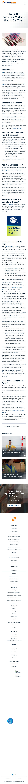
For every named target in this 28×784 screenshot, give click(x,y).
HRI (15, 352)
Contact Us (14, 666)
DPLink (14, 618)
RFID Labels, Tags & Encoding (14, 597)
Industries (14, 552)
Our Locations (14, 651)
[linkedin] (12, 774)
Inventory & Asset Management (14, 533)
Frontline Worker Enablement (14, 547)
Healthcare (14, 562)
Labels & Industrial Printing (14, 536)
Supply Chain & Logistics (14, 557)
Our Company (14, 647)
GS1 (3, 72)
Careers (14, 657)
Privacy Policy (8, 778)
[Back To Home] (9, 3)
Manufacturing (14, 560)
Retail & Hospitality (14, 555)
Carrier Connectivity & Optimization (14, 549)
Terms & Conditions (18, 778)
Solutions (14, 570)
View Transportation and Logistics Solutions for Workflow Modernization (14, 469)
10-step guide (10, 204)
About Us (14, 644)
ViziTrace (14, 613)
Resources (14, 631)
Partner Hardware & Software (14, 622)
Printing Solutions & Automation (14, 600)
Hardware (14, 624)
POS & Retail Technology (14, 541)
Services (14, 573)
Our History (14, 653)
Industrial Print (14, 587)
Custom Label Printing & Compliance (14, 589)
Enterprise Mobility (14, 531)
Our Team (14, 649)
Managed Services (14, 581)
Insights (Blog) (14, 634)
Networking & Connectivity (14, 539)
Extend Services (14, 584)
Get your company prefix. (12, 246)
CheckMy (14, 611)
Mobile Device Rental (14, 661)
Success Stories (14, 566)
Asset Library (14, 638)
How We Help (14, 525)
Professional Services (14, 576)
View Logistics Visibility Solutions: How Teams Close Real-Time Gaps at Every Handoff (14, 446)
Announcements (14, 636)
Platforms (14, 603)
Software (14, 627)
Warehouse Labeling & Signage (14, 592)
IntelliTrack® (14, 605)
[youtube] (15, 774)
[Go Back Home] (14, 519)
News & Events (14, 655)
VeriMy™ (14, 608)
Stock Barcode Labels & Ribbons (14, 595)
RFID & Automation (14, 544)
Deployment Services (14, 578)
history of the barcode (16, 128)
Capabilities (14, 528)
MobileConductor (14, 616)
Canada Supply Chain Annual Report (14, 640)
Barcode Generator (14, 663)
